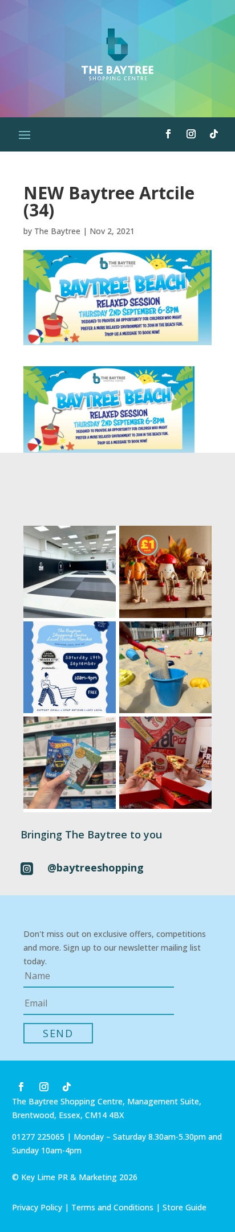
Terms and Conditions (112, 1207)
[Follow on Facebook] (168, 134)
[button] (69, 572)
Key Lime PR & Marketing (70, 1177)
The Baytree (57, 231)
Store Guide (184, 1207)
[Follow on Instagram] (191, 134)
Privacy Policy (37, 1207)
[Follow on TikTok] (214, 134)
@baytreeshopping (95, 867)
